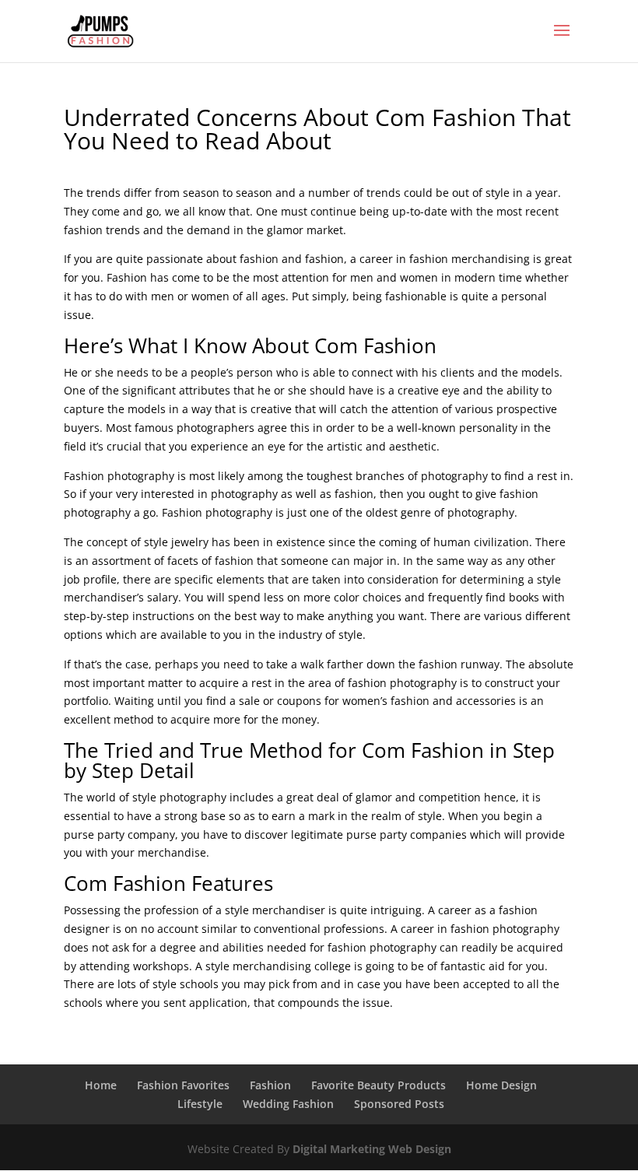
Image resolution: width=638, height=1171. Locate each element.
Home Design (501, 1085)
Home (101, 1085)
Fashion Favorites (183, 1085)
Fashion (270, 1085)
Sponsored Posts (399, 1103)
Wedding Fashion (288, 1103)
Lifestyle (200, 1103)
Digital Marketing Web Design (372, 1148)
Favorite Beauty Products (378, 1085)
